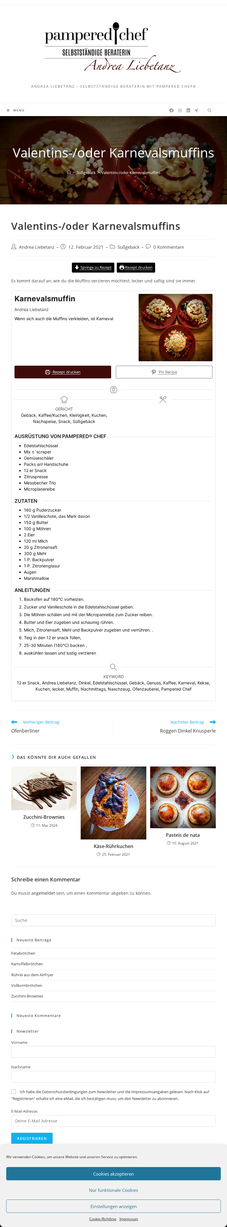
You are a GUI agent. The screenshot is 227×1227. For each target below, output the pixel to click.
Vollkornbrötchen (26, 985)
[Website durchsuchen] (209, 111)
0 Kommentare (168, 247)
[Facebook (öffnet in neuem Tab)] (171, 110)
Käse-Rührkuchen (113, 846)
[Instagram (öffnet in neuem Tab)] (180, 110)
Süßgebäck (129, 247)
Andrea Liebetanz (36, 247)
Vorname (19, 1042)
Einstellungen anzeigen (113, 1206)
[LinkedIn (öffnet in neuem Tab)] (188, 110)
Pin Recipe (167, 372)
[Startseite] (69, 172)
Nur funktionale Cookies (113, 1190)
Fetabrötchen (23, 953)
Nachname (20, 1067)
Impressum (128, 1218)
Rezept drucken (138, 267)
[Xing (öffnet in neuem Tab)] (196, 110)
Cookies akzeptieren (113, 1174)
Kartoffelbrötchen (27, 963)
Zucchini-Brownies (44, 817)
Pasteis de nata (183, 835)
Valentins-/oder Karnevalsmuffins (130, 172)
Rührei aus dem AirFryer (32, 974)
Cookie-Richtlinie (102, 1218)
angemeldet (43, 893)
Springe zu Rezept (96, 267)
